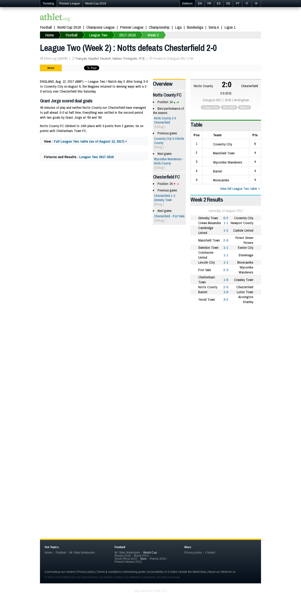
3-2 (225, 299)
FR (209, 3)
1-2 (225, 230)
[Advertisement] (150, 344)
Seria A (214, 27)
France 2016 (158, 558)
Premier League (69, 3)
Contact (210, 552)
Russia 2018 (123, 555)
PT (237, 3)
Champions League (100, 27)
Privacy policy (193, 552)
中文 (142, 58)
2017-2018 (229, 107)
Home (48, 552)
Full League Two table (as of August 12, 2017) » (90, 141)
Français (81, 58)
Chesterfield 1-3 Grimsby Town (164, 198)
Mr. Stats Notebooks (82, 552)
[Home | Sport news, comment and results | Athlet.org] (55, 18)
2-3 (225, 269)
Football (46, 27)
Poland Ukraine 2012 (128, 561)
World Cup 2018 (95, 3)
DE (228, 3)
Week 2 (244, 107)
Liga (178, 27)
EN (200, 3)
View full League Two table (238, 188)
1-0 (225, 279)
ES (219, 3)
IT (247, 3)
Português (130, 58)
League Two (210, 107)
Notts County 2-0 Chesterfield (165, 120)
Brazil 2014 (141, 555)
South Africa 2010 (126, 558)
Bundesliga (195, 27)
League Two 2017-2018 (96, 156)
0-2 (225, 217)
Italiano (117, 58)
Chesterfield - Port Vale (169, 216)
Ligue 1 (230, 27)
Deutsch (105, 58)
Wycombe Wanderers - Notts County (169, 161)
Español (93, 58)
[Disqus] (150, 450)
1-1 (225, 222)
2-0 (225, 240)
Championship (159, 27)
